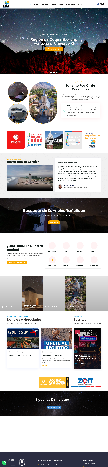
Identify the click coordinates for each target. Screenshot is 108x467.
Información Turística (89, 463)
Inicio (29, 4)
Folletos (60, 4)
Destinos (36, 4)
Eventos (54, 4)
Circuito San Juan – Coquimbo (74, 4)
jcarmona (13, 352)
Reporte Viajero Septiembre (20, 356)
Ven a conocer (53, 49)
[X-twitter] (103, 4)
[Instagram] (101, 4)
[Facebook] (98, 4)
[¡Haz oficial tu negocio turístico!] (56, 338)
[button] (4, 463)
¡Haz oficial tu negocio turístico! (54, 356)
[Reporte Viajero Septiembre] (23, 338)
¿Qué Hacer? (45, 4)
